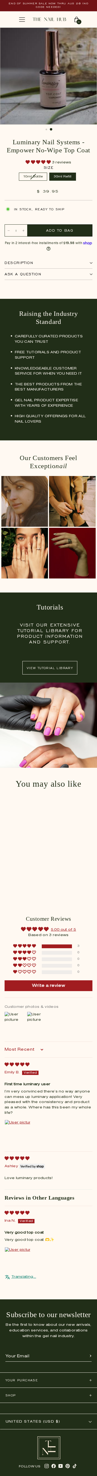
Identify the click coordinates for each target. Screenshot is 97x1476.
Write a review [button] (48, 986)
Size (48, 167)
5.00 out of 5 (63, 929)
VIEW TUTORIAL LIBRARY (50, 668)
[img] (17, 1064)
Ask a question (23, 274)
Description (19, 263)
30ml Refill (63, 176)
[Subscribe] (90, 1356)
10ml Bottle (33, 176)
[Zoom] (87, 34)
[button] (39, 162)
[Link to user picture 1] (17, 1133)
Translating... (23, 1276)
